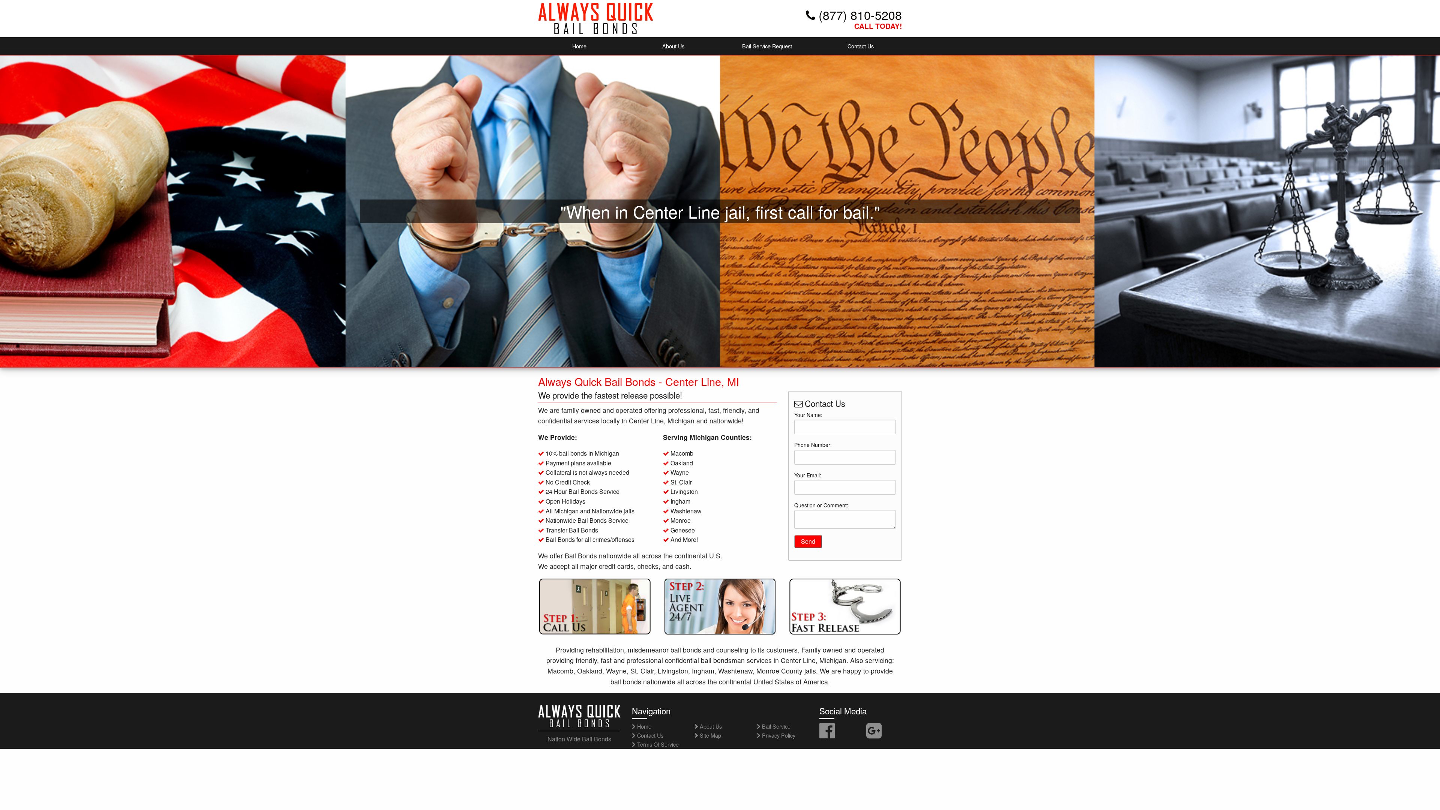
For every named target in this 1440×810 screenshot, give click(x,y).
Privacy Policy (777, 735)
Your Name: (808, 414)
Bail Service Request (767, 46)
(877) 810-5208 (858, 14)
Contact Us (861, 46)
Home (579, 46)
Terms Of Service (657, 744)
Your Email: (807, 475)
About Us (673, 46)
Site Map (709, 735)
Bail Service (775, 726)
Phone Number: (813, 444)
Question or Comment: (821, 505)
